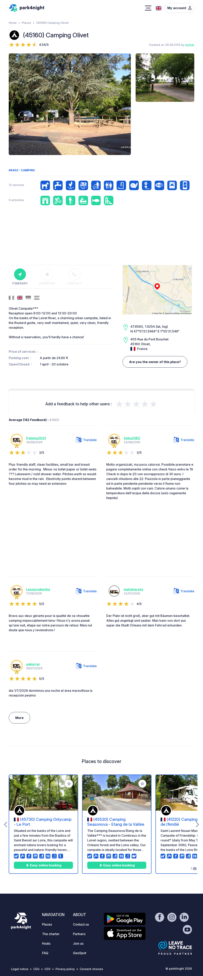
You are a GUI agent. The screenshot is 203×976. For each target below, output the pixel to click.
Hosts (46, 943)
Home (13, 22)
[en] (158, 8)
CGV (47, 969)
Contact (74, 283)
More (19, 718)
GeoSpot (79, 953)
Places (26, 22)
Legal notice (19, 969)
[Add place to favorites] (69, 784)
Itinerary (20, 283)
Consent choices (91, 969)
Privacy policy (65, 969)
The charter (50, 934)
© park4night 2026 (179, 968)
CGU (36, 969)
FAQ (45, 953)
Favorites (47, 283)
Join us (78, 943)
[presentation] (5, 824)
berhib (189, 44)
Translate (90, 440)
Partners (79, 934)
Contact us (81, 924)
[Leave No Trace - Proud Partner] (175, 947)
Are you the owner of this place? (155, 362)
